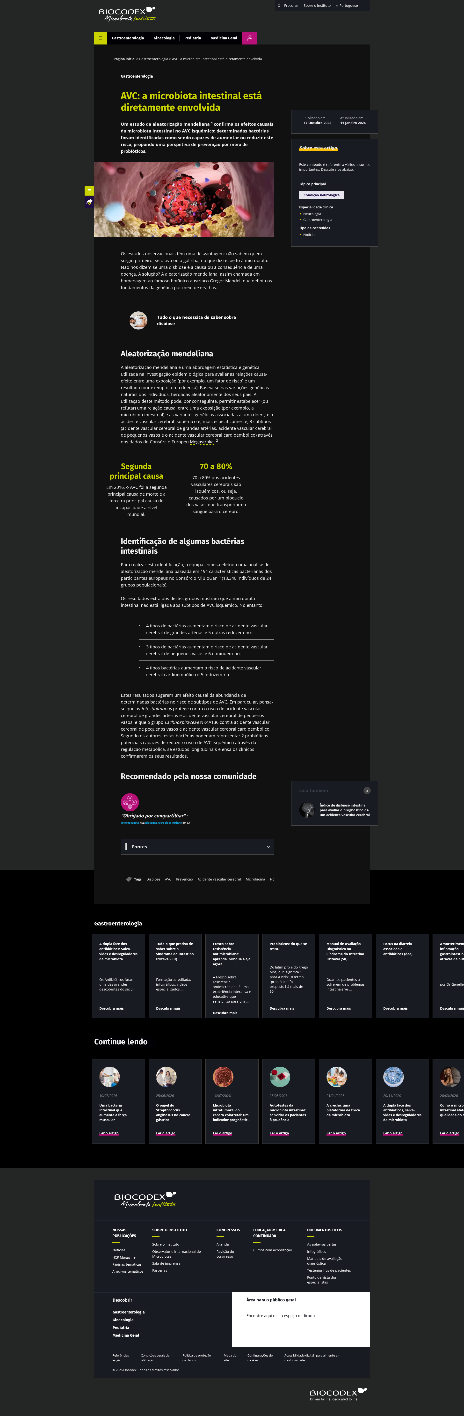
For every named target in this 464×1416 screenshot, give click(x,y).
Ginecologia (164, 38)
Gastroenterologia (128, 38)
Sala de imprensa (166, 1263)
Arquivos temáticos (127, 1271)
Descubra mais (111, 1008)
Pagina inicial (124, 59)
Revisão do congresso (225, 1254)
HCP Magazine (124, 1257)
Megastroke (202, 442)
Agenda (223, 1244)
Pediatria (192, 38)
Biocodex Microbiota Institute (163, 822)
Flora (274, 879)
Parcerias (159, 1270)
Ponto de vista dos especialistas (322, 1279)
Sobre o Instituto (317, 5)
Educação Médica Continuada (269, 1233)
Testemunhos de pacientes (329, 1270)
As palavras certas (322, 1244)
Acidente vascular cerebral (219, 879)
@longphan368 (130, 822)
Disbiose (153, 879)
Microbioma (255, 879)
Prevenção (184, 879)
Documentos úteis (324, 1230)
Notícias (118, 1250)
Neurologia (312, 214)
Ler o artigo (109, 1133)
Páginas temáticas (127, 1264)
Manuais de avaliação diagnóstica (324, 1261)
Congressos (228, 1230)
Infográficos (316, 1251)
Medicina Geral (224, 38)
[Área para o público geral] (249, 38)
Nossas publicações (124, 1233)
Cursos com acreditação (272, 1250)
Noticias (309, 234)
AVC (168, 879)
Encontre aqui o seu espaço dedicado (280, 1315)
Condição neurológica (322, 195)
